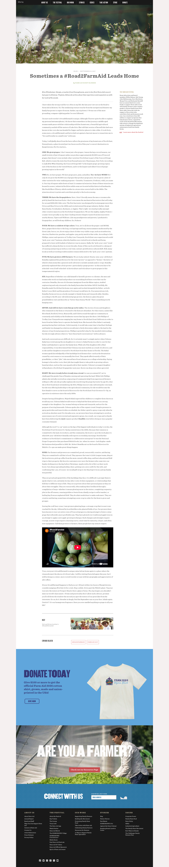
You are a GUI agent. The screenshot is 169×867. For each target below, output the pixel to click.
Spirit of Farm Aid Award (57, 849)
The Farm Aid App (55, 826)
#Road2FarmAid (78, 642)
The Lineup (53, 821)
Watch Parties (54, 828)
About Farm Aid (29, 816)
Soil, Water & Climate (132, 831)
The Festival (57, 2)
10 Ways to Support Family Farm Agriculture (83, 833)
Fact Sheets (103, 821)
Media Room (54, 840)
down (84, 57)
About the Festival (55, 816)
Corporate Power (130, 816)
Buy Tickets (53, 819)
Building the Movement (82, 819)
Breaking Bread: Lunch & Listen (108, 829)
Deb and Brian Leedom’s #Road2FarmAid (50, 625)
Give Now (32, 701)
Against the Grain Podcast (108, 826)
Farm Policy (129, 821)
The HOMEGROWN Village (58, 833)
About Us (44, 2)
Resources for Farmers (82, 830)
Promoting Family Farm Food (82, 822)
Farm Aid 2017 (93, 642)
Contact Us (27, 830)
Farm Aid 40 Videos (56, 844)
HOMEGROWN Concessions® (54, 836)
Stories (82, 2)
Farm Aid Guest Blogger (85, 83)
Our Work (70, 2)
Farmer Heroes (105, 819)
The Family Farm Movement (134, 828)
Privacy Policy (28, 837)
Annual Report (29, 819)
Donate (125, 2)
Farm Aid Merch (55, 831)
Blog (76, 71)
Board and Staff (29, 821)
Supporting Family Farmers (83, 816)
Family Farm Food (131, 819)
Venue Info (53, 823)
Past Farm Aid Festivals (57, 842)
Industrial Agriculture (132, 826)
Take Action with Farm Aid (83, 825)
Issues (92, 2)
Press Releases (29, 835)
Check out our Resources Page (84, 770)
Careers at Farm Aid (30, 828)
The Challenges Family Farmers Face (132, 834)
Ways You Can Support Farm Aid (33, 824)
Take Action (103, 2)
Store (115, 2)
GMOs (127, 823)
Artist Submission (30, 832)
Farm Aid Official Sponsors (58, 847)
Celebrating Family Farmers (83, 828)
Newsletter (99, 793)
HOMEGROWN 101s (106, 823)
